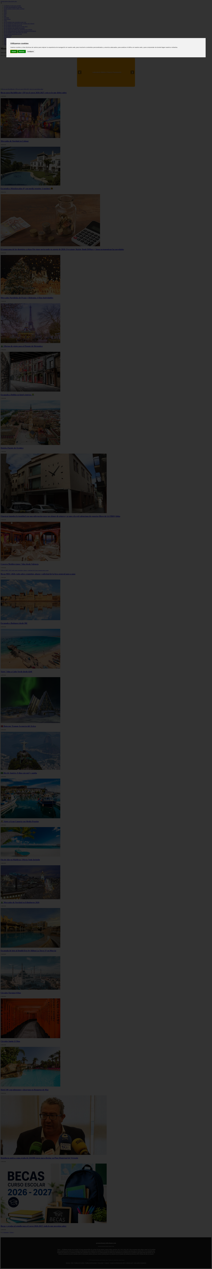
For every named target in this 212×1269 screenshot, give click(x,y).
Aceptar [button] (14, 51)
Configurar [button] (30, 51)
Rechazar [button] (21, 51)
